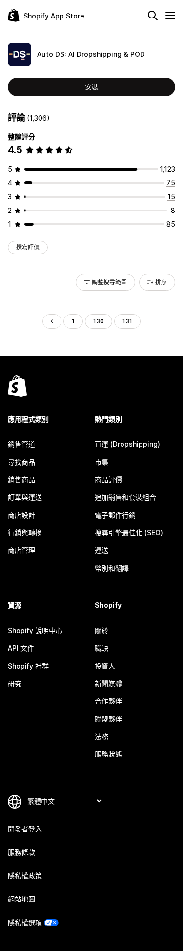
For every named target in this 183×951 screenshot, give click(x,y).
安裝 (92, 87)
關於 (101, 630)
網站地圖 (21, 899)
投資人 (105, 666)
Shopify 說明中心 (35, 630)
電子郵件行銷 (115, 515)
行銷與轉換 (25, 532)
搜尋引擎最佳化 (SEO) (129, 532)
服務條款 (21, 852)
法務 (101, 736)
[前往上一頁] (51, 321)
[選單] (170, 15)
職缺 (101, 648)
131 (127, 321)
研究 (14, 683)
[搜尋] (153, 15)
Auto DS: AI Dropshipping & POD (91, 54)
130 (98, 321)
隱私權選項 (25, 922)
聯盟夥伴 (108, 719)
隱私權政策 (25, 875)
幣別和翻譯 (112, 568)
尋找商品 (21, 462)
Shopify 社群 (28, 666)
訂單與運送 (25, 497)
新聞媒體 (108, 683)
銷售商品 (21, 480)
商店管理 (21, 550)
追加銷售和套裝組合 (125, 497)
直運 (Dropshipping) (127, 444)
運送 (101, 550)
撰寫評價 (28, 247)
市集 (101, 462)
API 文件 (21, 648)
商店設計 (21, 515)
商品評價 (108, 480)
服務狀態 (108, 754)
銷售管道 (21, 444)
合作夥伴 (108, 701)
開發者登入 (25, 829)
